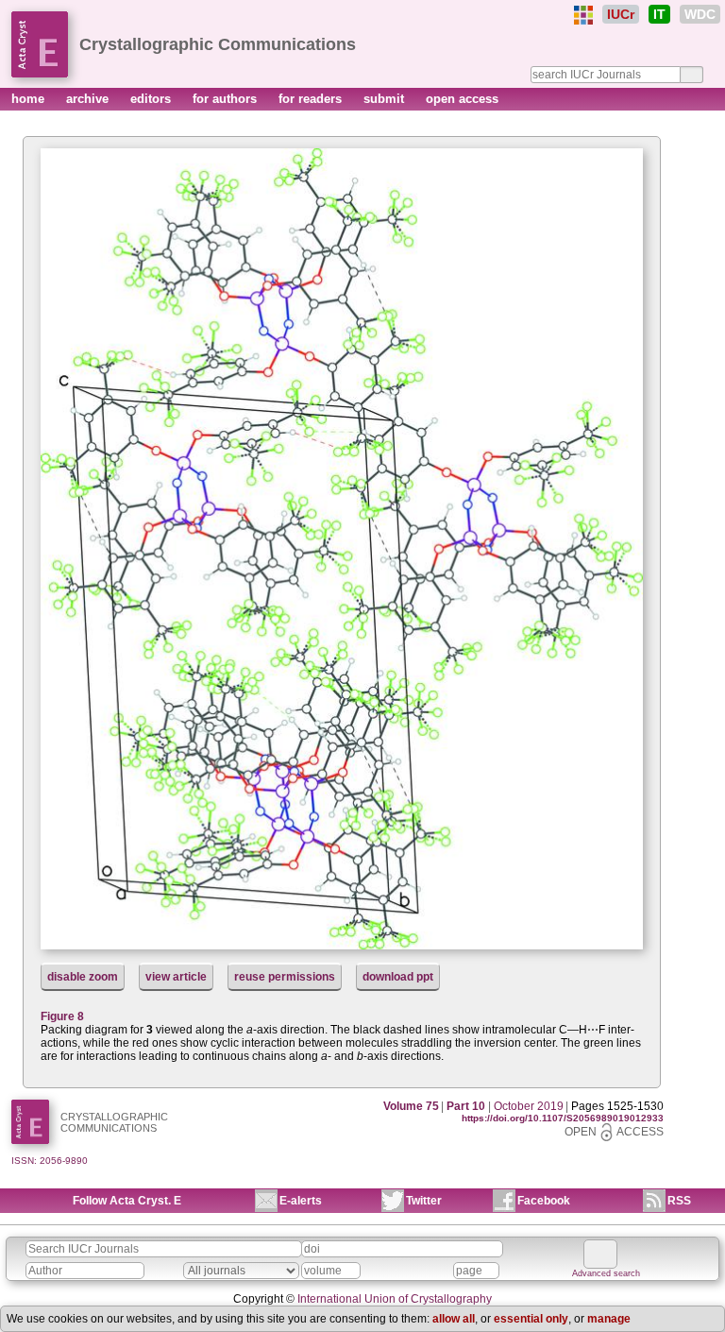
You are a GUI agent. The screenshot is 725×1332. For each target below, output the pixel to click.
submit (385, 99)
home (29, 99)
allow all (453, 1318)
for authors (227, 99)
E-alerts (300, 1200)
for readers (312, 99)
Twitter (424, 1200)
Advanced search (606, 1273)
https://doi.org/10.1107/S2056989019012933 (563, 1118)
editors (152, 99)
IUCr (620, 14)
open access (462, 99)
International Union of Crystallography (394, 1299)
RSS (679, 1200)
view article (176, 976)
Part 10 (466, 1106)
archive (89, 99)
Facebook (543, 1200)
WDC (700, 14)
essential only (531, 1318)
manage (609, 1318)
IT (659, 14)
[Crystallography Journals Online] (583, 15)
